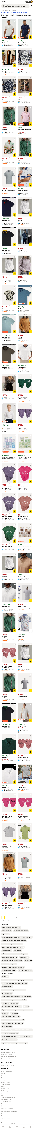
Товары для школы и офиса (8, 1097)
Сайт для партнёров (6, 1058)
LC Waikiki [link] (20, 726)
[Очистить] (28, 6)
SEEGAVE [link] (20, 787)
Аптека (3, 1086)
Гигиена (3, 1078)
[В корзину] (15, 37)
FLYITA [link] (4, 190)
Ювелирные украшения (7, 1108)
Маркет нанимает (5, 1116)
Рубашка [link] (4, 71)
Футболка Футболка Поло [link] (8, 42)
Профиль (30, 1127)
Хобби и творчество (6, 1090)
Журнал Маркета (5, 1118)
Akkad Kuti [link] (5, 846)
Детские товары (5, 1106)
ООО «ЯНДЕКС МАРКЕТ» (11, 1121)
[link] (11, 927)
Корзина (23, 1127)
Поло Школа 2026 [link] (8, 427)
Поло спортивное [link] (8, 190)
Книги (2, 1095)
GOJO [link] (3, 427)
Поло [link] (23, 190)
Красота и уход (5, 1088)
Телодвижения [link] (22, 129)
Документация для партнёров (8, 1056)
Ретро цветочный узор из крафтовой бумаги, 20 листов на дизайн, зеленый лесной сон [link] (25, 458)
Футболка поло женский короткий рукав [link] (25, 130)
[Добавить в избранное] (15, 21)
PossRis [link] (4, 220)
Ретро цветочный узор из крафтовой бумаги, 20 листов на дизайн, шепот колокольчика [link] (8, 458)
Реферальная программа (7, 1065)
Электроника (4, 1080)
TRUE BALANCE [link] (22, 190)
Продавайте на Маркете (7, 1054)
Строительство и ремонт (7, 1103)
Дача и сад (4, 1093)
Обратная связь (5, 1113)
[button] (32, 6)
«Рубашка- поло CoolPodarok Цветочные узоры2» (14, 12)
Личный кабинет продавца (8, 1052)
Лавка (10, 1127)
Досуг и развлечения (6, 1071)
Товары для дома (5, 1084)
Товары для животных (6, 1101)
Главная (3, 1127)
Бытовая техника (5, 1075)
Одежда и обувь (5, 1082)
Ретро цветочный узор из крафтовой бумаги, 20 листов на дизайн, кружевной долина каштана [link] (24, 547)
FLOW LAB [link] (20, 367)
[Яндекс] (13, 1123)
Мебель (3, 1073)
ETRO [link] (19, 636)
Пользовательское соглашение (9, 1111)
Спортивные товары (6, 1099)
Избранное (17, 1127)
